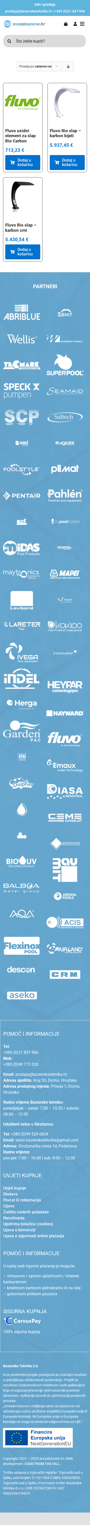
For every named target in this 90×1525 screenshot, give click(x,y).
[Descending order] (68, 66)
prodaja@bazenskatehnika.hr (28, 11)
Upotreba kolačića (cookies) (28, 1224)
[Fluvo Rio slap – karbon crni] (22, 196)
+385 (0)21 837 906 (69, 11)
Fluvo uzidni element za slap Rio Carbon (20, 135)
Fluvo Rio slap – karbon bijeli (65, 133)
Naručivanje (14, 1218)
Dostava (10, 1194)
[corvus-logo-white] (22, 1319)
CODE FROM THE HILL (42, 1464)
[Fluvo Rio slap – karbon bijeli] (67, 102)
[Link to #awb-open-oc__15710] (82, 23)
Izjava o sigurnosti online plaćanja (33, 1236)
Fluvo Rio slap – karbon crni (20, 227)
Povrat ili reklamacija (22, 1200)
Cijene (8, 1206)
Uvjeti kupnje (14, 1188)
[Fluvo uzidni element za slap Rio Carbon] (22, 102)
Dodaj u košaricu (25, 162)
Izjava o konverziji (19, 1230)
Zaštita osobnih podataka (26, 1212)
